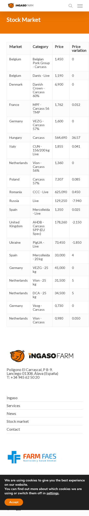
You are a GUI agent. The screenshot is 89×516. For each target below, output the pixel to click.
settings (53, 493)
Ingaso (12, 398)
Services (13, 405)
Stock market (18, 421)
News (11, 413)
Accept (13, 502)
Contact (13, 429)
